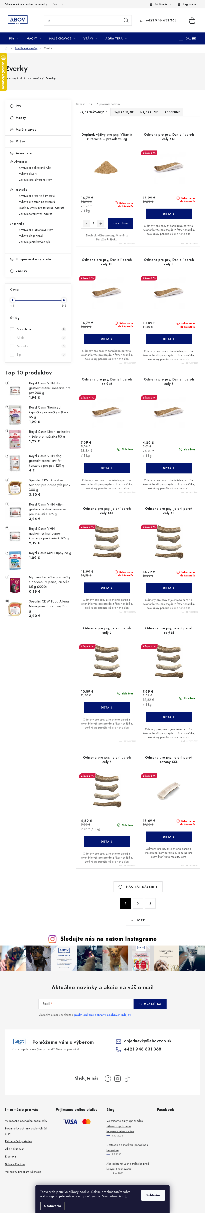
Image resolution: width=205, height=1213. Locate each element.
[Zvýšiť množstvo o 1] (100, 223)
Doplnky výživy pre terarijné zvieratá (41, 208)
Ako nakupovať (14, 1149)
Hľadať (126, 20)
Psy (18, 106)
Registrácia (190, 4)
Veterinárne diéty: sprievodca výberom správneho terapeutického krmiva (125, 1126)
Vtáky (20, 141)
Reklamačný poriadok (18, 1141)
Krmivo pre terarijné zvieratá (37, 196)
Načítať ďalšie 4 (141, 887)
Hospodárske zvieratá (33, 259)
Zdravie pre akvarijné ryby (35, 180)
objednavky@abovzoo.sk (148, 1041)
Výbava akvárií (28, 174)
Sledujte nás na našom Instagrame (108, 938)
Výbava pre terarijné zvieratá (37, 202)
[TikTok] (127, 1078)
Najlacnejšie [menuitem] (124, 112)
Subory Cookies (15, 1164)
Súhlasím (153, 1195)
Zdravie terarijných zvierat (35, 214)
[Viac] (187, 38)
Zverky (50, 78)
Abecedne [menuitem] (172, 112)
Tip (41, 354)
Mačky (21, 117)
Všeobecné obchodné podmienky (26, 4)
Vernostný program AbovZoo (23, 1172)
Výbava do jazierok (31, 236)
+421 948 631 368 (161, 20)
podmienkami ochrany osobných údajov (102, 1015)
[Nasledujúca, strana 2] (138, 903)
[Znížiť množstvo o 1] (86, 223)
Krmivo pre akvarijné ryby (35, 168)
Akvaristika (20, 162)
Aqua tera (24, 153)
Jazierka (19, 224)
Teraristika (20, 190)
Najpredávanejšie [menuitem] (93, 112)
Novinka (41, 346)
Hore (140, 920)
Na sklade (41, 329)
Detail (169, 214)
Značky (21, 271)
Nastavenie (52, 1206)
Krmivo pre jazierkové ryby (36, 230)
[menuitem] (13, 38)
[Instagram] (117, 1078)
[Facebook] (108, 1078)
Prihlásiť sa (150, 1004)
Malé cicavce (26, 129)
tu (126, 1196)
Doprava (10, 1156)
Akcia (41, 337)
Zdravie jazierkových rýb (34, 242)
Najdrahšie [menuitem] (149, 112)
